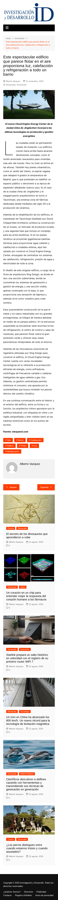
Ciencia (11, 528)
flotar (23, 446)
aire (9, 440)
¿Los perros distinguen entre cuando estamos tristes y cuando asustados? (27, 848)
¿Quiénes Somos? (12, 892)
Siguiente (44, 487)
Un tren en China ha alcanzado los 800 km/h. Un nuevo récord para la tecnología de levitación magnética (28, 720)
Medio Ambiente (27, 774)
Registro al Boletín (23, 895)
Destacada (10, 85)
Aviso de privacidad (44, 895)
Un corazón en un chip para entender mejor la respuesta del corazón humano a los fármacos (26, 596)
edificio (10, 446)
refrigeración (13, 451)
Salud (22, 587)
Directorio (28, 892)
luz (35, 446)
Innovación (21, 85)
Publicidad (41, 892)
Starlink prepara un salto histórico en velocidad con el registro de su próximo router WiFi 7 (27, 658)
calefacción (36, 440)
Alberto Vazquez (13, 81)
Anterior (13, 487)
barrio (21, 440)
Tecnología (24, 711)
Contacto (7, 895)
